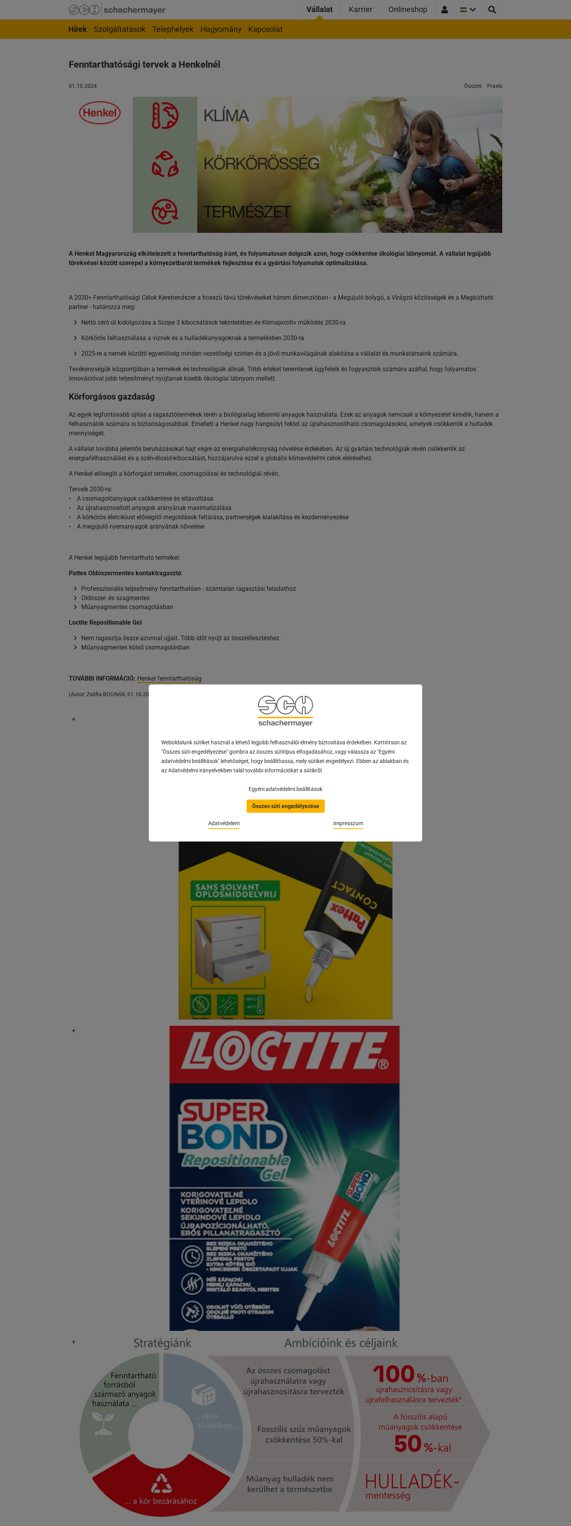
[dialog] (285, 763)
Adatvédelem (224, 823)
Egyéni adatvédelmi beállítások (285, 789)
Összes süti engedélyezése (285, 806)
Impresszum (348, 823)
